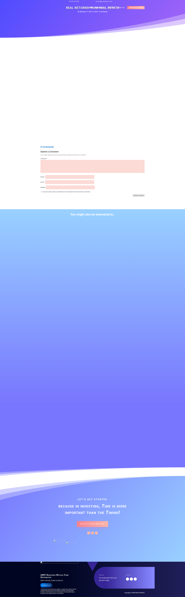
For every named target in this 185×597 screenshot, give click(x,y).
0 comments (103, 12)
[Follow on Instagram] (92, 532)
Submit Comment (139, 195)
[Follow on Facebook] (88, 532)
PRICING (111, 7)
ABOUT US (121, 7)
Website (42, 187)
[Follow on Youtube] (96, 532)
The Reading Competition (52, 392)
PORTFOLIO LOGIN (136, 7)
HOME (90, 7)
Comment (43, 158)
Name (42, 177)
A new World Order (49, 227)
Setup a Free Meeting (92, 524)
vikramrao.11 (83, 12)
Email (42, 182)
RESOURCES (99, 7)
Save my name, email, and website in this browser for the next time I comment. (66, 192)
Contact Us (46, 585)
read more (49, 293)
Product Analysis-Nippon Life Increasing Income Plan (63, 366)
